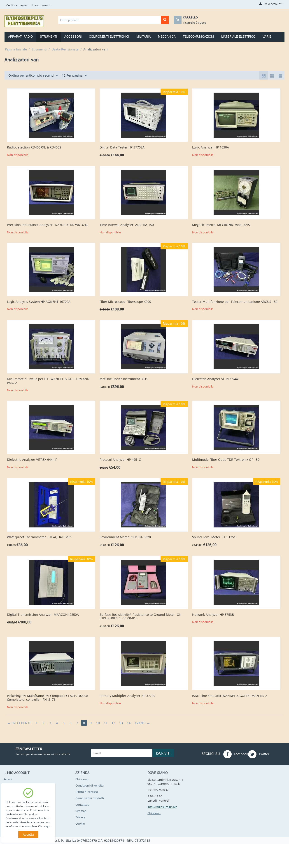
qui (48, 826)
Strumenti (48, 36)
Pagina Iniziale (16, 49)
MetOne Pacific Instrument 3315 (124, 379)
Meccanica (167, 36)
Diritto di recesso (86, 792)
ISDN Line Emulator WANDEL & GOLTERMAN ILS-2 (229, 696)
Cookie (80, 823)
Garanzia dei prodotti (89, 798)
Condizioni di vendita (89, 785)
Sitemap (80, 811)
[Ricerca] (165, 20)
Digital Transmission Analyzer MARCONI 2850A (43, 615)
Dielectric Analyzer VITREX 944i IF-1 (33, 460)
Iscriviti (163, 753)
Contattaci (82, 805)
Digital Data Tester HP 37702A (122, 147)
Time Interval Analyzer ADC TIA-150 (127, 225)
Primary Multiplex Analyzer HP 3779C (128, 696)
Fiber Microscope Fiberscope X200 (125, 302)
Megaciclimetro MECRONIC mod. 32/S (221, 225)
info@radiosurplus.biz (162, 807)
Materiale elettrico (238, 36)
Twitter (263, 754)
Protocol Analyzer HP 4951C (120, 460)
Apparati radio (20, 36)
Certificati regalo (17, 5)
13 (121, 723)
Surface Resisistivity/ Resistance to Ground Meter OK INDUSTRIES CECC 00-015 (140, 616)
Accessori (73, 36)
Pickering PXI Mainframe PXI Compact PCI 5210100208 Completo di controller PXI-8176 (47, 698)
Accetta (28, 834)
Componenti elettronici (109, 36)
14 (129, 723)
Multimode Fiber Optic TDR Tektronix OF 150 (225, 460)
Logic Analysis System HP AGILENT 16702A (38, 302)
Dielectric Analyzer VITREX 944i (215, 379)
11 (105, 723)
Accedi (7, 779)
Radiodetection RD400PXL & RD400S (34, 147)
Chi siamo (82, 779)
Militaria (143, 36)
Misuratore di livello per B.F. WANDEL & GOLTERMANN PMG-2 (48, 381)
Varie (267, 36)
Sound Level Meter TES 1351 (214, 537)
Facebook (240, 754)
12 (113, 723)
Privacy (80, 817)
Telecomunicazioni (198, 36)
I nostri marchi (41, 5)
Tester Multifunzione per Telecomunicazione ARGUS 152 (234, 302)
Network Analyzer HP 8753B (213, 615)
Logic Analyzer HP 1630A (210, 147)
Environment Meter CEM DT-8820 (125, 537)
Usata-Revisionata (65, 49)
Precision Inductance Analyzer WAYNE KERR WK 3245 (47, 225)
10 (98, 723)
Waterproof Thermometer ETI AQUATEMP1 (39, 537)
